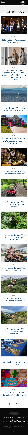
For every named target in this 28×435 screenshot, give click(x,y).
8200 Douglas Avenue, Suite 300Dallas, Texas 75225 (14, 418)
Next (17, 404)
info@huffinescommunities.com (14, 421)
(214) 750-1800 (14, 420)
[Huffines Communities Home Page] (23, 3)
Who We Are (11, 427)
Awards (17, 427)
